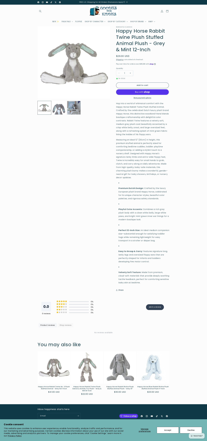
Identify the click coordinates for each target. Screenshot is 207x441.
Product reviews (47, 325)
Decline (191, 430)
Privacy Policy (15, 435)
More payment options (142, 98)
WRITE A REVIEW (155, 307)
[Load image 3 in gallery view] (74, 108)
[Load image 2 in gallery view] (59, 108)
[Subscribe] (78, 416)
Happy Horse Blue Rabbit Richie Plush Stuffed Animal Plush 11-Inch (153, 388)
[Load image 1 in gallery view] (44, 108)
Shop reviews (65, 325)
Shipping (119, 60)
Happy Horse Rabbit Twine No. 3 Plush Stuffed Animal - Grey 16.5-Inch (54, 388)
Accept (167, 430)
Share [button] (121, 290)
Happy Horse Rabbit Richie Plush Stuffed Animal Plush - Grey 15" (120, 388)
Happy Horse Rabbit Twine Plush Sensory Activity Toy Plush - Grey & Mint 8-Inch (86, 389)
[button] (40, 11)
